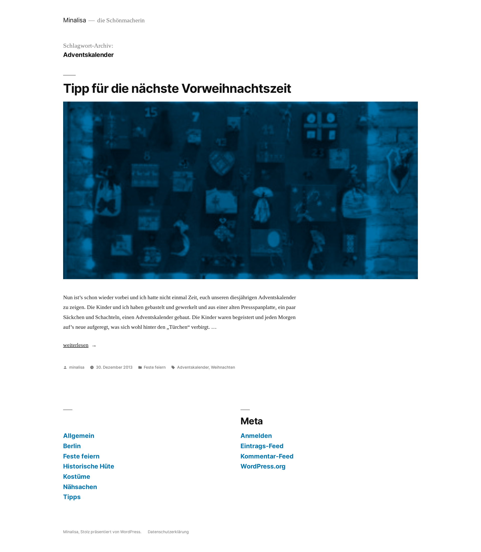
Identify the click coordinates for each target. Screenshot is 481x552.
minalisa (76, 367)
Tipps (72, 497)
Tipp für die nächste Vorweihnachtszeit (177, 88)
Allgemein (78, 435)
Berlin (72, 446)
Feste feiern (155, 367)
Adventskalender (193, 367)
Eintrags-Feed (262, 446)
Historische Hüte (88, 466)
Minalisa (74, 20)
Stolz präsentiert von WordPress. (111, 531)
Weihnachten (223, 367)
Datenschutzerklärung (168, 531)
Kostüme (76, 476)
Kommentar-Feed (267, 456)
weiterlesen (80, 345)
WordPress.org (263, 466)
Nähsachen (80, 487)
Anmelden (256, 435)
